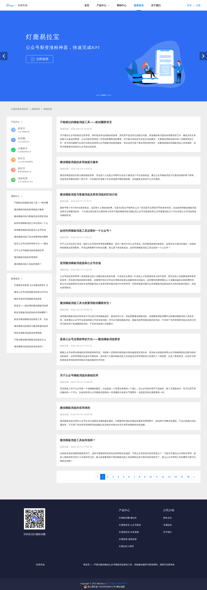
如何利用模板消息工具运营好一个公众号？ (31, 224)
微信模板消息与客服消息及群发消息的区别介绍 (31, 217)
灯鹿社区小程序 (126, 546)
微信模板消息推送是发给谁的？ (29, 346)
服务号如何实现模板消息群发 (28, 298)
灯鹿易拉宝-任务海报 (129, 532)
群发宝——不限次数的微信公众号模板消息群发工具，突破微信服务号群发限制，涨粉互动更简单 (129, 565)
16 (188, 476)
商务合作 (167, 518)
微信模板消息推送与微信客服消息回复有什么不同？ (31, 327)
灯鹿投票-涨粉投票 (128, 539)
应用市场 (22, 5)
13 (169, 476)
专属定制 (167, 525)
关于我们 (156, 5)
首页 (86, 5)
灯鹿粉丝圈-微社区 (128, 518)
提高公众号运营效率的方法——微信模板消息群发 (31, 244)
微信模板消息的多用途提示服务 (29, 209)
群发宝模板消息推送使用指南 (28, 332)
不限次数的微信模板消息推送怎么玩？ (30, 340)
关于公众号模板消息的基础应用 (29, 250)
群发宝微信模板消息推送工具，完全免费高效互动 (31, 320)
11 (157, 476)
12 (163, 476)
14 (175, 476)
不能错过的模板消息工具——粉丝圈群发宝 (31, 203)
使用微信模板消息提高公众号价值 (30, 230)
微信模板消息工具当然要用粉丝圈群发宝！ (31, 237)
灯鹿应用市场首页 (19, 109)
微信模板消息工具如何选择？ (28, 264)
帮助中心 (122, 5)
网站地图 (120, 587)
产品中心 (101, 5)
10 (150, 476)
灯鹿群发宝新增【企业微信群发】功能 (31, 286)
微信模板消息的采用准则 (25, 257)
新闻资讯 (139, 5)
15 (182, 476)
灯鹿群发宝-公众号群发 (130, 525)
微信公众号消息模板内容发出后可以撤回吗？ (31, 293)
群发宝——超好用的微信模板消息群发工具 (31, 306)
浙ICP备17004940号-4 (117, 583)
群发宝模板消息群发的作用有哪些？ (31, 312)
